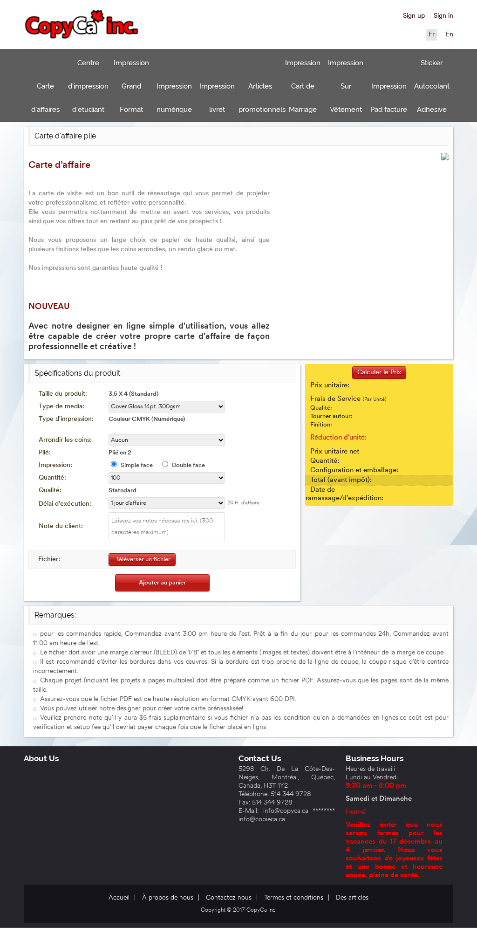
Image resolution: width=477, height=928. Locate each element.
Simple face (137, 465)
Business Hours (374, 758)
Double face (188, 465)
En (449, 34)
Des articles (352, 897)
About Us (41, 758)
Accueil (119, 897)
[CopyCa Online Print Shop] (82, 25)
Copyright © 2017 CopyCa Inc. (239, 910)
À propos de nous (167, 897)
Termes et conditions (293, 897)
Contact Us (259, 758)
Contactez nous (229, 897)
